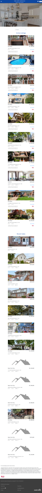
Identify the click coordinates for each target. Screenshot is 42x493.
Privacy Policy (19, 486)
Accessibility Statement (20, 488)
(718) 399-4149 (21, 481)
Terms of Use (3, 486)
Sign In (41, 1)
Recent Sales (30, 17)
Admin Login (19, 490)
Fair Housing (2, 488)
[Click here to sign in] (38, 1)
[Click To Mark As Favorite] (32, 37)
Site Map (2, 490)
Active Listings (13, 17)
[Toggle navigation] (1, 2)
